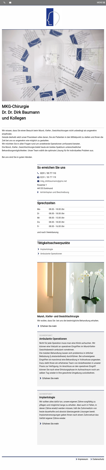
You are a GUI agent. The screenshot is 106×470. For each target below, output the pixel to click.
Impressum (83, 459)
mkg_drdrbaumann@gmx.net (53, 181)
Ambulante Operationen (51, 253)
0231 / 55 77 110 (48, 173)
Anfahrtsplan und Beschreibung (54, 192)
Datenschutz (98, 459)
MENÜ (100, 2)
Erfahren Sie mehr (48, 326)
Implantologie (46, 249)
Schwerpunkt (45, 335)
